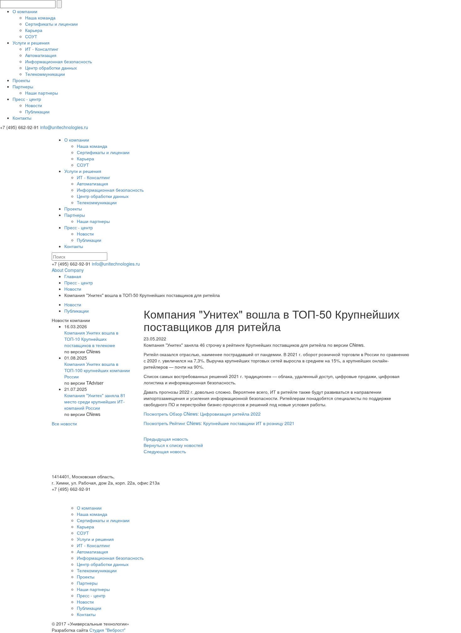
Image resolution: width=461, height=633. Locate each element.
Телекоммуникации (45, 74)
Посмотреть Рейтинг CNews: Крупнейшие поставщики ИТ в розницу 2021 (219, 423)
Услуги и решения (31, 42)
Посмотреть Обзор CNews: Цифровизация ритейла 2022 (202, 414)
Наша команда (40, 17)
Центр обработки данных (51, 68)
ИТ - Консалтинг (41, 49)
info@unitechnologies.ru (64, 127)
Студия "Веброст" (107, 630)
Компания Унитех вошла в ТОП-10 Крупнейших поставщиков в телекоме (91, 338)
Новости (33, 105)
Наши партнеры (41, 93)
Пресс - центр (27, 99)
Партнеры (23, 86)
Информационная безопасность (58, 61)
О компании (25, 11)
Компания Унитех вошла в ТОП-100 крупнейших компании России (97, 370)
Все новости (64, 423)
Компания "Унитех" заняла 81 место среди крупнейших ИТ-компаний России (94, 401)
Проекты (21, 80)
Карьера (33, 30)
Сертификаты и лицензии (51, 24)
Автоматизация (40, 55)
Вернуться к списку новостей (173, 445)
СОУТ (31, 36)
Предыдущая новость (166, 439)
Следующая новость (165, 451)
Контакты (22, 118)
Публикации (37, 111)
